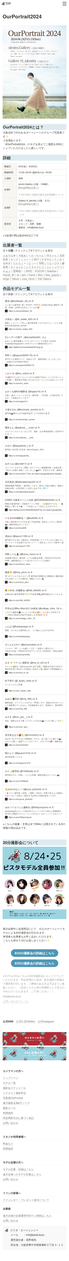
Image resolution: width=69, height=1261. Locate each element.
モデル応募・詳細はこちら (18, 1169)
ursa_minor (28, 279)
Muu (40, 275)
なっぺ (32, 263)
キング (14, 259)
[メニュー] (64, 3)
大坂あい (23, 255)
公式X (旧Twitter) (25, 1021)
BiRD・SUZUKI (35, 271)
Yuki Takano (44, 279)
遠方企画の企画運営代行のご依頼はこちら (27, 1215)
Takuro (15, 279)
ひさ (56, 263)
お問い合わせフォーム (16, 1001)
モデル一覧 (9, 1083)
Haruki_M (8, 275)
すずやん (47, 259)
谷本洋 (7, 263)
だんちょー (19, 263)
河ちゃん (52, 255)
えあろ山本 (9, 255)
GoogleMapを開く (28, 187)
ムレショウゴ (54, 267)
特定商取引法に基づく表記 (18, 1118)
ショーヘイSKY (30, 259)
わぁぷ (7, 271)
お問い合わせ (10, 1123)
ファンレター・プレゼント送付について (26, 1200)
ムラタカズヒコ (35, 267)
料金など (8, 1143)
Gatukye (51, 271)
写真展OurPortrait (13, 1098)
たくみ (58, 259)
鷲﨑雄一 (18, 271)
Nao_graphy (52, 275)
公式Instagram (46, 1021)
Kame (32, 275)
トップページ (10, 1078)
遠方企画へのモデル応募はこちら (22, 1174)
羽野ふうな (45, 263)
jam (24, 275)
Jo (18, 275)
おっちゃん (37, 255)
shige (6, 279)
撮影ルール (9, 1108)
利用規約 (8, 1113)
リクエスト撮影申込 (14, 1093)
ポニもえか (17, 267)
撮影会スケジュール (14, 1088)
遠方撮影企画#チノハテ (16, 1103)
